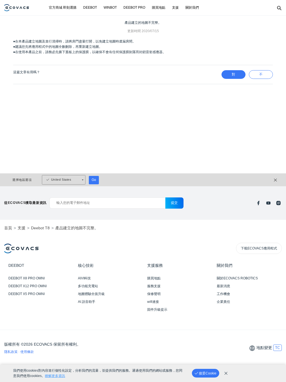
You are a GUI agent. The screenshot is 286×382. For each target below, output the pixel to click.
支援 (175, 8)
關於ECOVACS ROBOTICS (237, 278)
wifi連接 (153, 302)
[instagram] (278, 203)
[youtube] (268, 203)
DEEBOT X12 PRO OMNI (27, 286)
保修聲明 (154, 294)
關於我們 (192, 8)
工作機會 (223, 294)
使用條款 (27, 352)
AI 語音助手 (86, 302)
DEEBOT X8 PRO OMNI (26, 278)
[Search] (279, 8)
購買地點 (158, 8)
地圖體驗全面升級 (91, 294)
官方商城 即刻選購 (63, 8)
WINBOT (110, 8)
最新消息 (223, 286)
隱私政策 (11, 352)
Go (94, 180)
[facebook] (258, 203)
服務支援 (154, 286)
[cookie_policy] (226, 373)
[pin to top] (276, 305)
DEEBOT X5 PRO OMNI (26, 294)
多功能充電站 (88, 286)
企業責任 (223, 302)
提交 (174, 203)
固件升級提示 (157, 310)
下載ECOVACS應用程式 (259, 248)
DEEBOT (90, 8)
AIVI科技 (84, 278)
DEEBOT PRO (134, 8)
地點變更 (264, 347)
